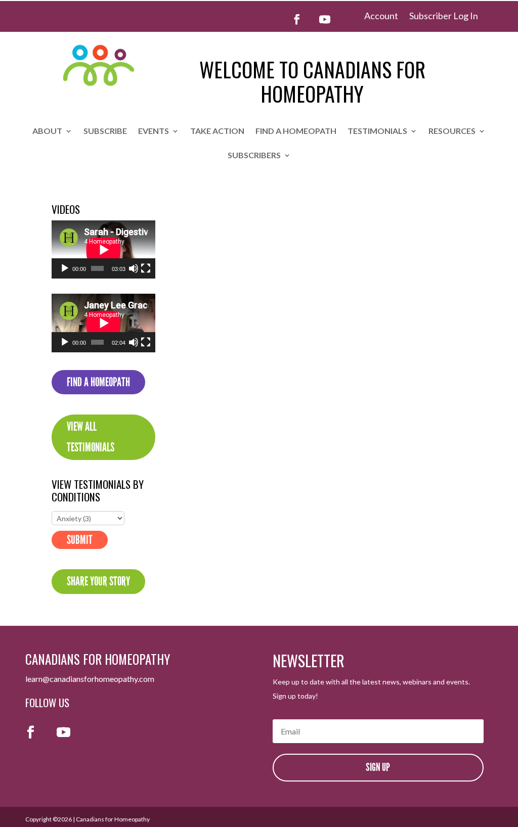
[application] (103, 249)
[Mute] (133, 268)
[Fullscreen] (146, 268)
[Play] (65, 268)
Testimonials (377, 131)
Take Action (217, 131)
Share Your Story (98, 581)
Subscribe (105, 131)
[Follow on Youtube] (325, 19)
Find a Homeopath (295, 131)
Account (381, 16)
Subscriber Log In (443, 16)
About (47, 131)
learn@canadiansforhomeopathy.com (89, 678)
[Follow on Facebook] (297, 19)
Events (153, 131)
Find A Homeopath (98, 382)
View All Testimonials (90, 437)
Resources (452, 131)
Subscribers (254, 156)
